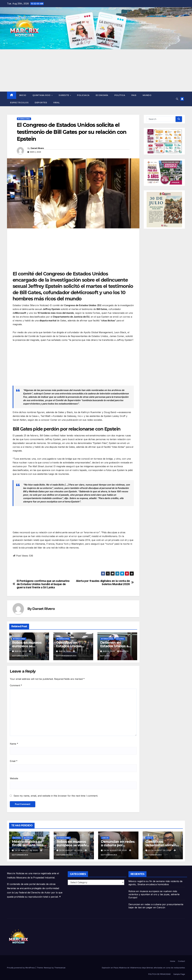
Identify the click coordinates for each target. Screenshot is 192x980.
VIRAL (56, 102)
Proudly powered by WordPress (21, 967)
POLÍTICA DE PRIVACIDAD (159, 974)
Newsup (47, 967)
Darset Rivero (37, 148)
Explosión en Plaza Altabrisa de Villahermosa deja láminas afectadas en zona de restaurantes (143, 967)
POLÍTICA (119, 95)
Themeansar (59, 967)
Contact (181, 961)
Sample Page (179, 974)
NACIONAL (120, 639)
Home (172, 961)
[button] (177, 98)
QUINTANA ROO (41, 95)
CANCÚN (105, 838)
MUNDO (147, 95)
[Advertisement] (96, 70)
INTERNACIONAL (24, 119)
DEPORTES (41, 102)
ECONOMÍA (102, 95)
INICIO (22, 95)
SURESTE (64, 95)
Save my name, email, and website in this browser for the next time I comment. (55, 795)
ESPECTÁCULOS (19, 102)
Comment (16, 685)
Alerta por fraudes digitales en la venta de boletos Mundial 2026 (103, 582)
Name (14, 743)
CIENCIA (149, 838)
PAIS (133, 95)
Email (13, 761)
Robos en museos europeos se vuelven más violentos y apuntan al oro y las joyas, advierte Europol (154, 894)
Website (14, 778)
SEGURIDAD (27, 838)
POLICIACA (83, 95)
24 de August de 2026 (26, 850)
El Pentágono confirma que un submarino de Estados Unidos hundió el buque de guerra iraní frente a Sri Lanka (43, 584)
